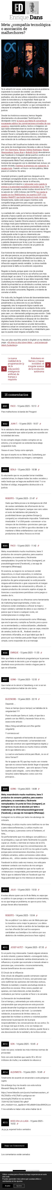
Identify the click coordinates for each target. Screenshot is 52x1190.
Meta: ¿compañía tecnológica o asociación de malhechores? (25, 28)
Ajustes (19, 1186)
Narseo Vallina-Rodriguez (30, 150)
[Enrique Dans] (26, 7)
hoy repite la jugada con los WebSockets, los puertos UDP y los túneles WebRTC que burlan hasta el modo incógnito (24, 195)
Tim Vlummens (11, 150)
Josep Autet (16, 947)
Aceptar (7, 1186)
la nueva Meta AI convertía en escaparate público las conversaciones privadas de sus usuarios (25, 123)
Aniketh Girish (32, 152)
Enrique (26, 17)
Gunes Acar (19, 152)
